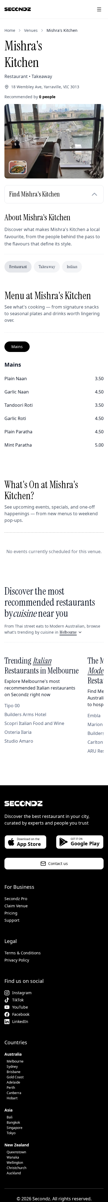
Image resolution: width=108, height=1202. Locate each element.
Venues (31, 30)
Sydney (12, 1066)
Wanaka (13, 1157)
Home (9, 30)
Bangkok (13, 1122)
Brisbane (13, 1072)
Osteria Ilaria (18, 732)
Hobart (12, 1098)
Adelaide (13, 1082)
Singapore (14, 1128)
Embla (94, 716)
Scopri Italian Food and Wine (34, 723)
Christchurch (16, 1168)
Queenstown (16, 1152)
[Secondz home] (17, 9)
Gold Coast (15, 1077)
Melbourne (68, 632)
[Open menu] (99, 9)
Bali (9, 1117)
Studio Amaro (18, 741)
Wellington (15, 1162)
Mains (17, 346)
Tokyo (11, 1133)
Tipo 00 (12, 706)
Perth (11, 1088)
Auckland (14, 1173)
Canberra (14, 1093)
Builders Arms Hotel (25, 714)
